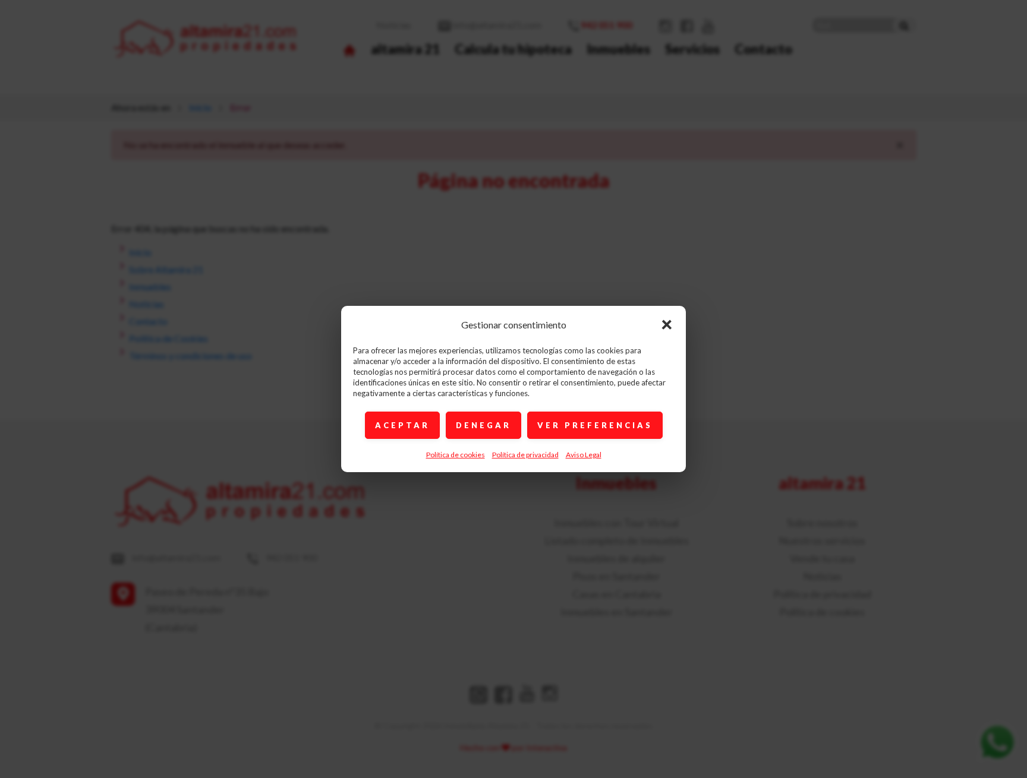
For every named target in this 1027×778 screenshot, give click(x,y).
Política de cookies (455, 454)
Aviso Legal (583, 454)
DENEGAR (483, 425)
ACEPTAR (402, 425)
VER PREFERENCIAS (595, 425)
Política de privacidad (525, 454)
